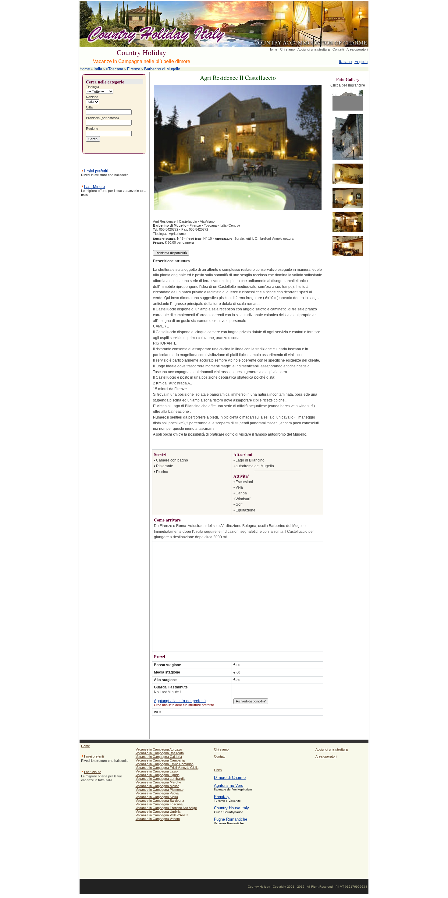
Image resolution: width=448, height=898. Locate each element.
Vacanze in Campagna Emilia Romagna (165, 764)
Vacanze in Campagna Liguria (158, 775)
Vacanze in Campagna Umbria (158, 811)
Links (218, 770)
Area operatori (357, 49)
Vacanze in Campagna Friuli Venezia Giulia (167, 767)
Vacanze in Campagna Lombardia (160, 778)
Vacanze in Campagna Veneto (158, 819)
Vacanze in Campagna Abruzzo (159, 749)
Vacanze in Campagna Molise (157, 786)
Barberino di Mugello (161, 69)
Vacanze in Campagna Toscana (159, 804)
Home (272, 49)
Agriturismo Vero (228, 785)
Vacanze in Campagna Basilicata (160, 753)
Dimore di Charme (230, 777)
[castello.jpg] (348, 160)
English (361, 61)
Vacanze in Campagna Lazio (157, 771)
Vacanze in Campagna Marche (158, 782)
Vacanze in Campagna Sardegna (160, 800)
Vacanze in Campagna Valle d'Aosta (162, 815)
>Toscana (114, 69)
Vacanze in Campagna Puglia (157, 793)
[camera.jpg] (348, 184)
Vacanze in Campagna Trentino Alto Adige (166, 808)
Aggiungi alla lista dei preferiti (180, 700)
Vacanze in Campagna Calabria (159, 756)
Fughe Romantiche (230, 819)
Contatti (338, 49)
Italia (98, 69)
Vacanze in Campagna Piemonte (159, 789)
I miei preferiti (96, 171)
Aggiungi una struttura (313, 49)
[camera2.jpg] (348, 208)
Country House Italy (231, 808)
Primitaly (221, 796)
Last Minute (94, 186)
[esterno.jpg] (348, 111)
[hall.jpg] (348, 232)
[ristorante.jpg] (348, 256)
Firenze (133, 69)
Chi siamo (287, 49)
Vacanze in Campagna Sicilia (157, 797)
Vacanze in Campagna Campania (160, 760)
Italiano (345, 61)
